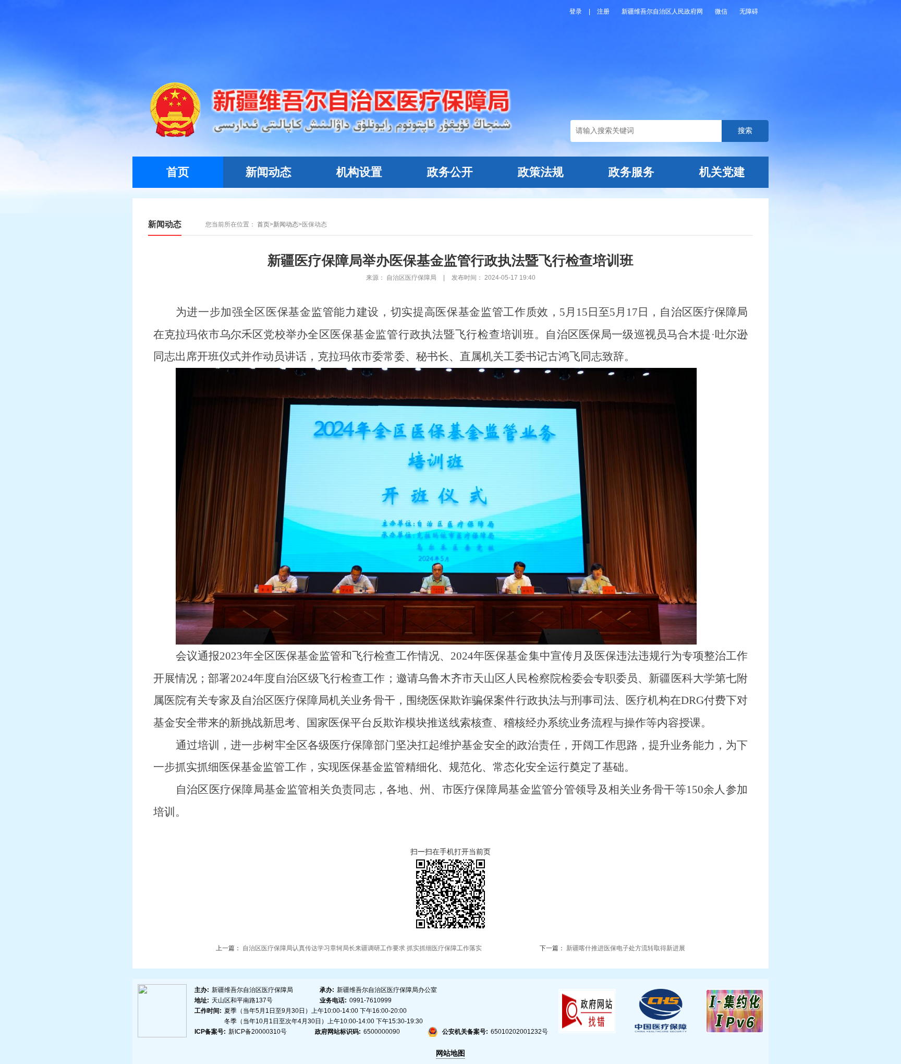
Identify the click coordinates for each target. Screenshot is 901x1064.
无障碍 (748, 11)
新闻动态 (268, 171)
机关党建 (722, 171)
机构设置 (359, 171)
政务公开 (450, 171)
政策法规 (541, 171)
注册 (604, 11)
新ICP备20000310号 (257, 1031)
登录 (576, 11)
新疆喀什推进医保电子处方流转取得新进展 (625, 948)
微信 (722, 11)
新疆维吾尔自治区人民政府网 (663, 11)
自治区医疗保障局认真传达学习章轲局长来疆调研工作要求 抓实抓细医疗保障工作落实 (362, 948)
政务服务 (631, 171)
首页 (177, 171)
